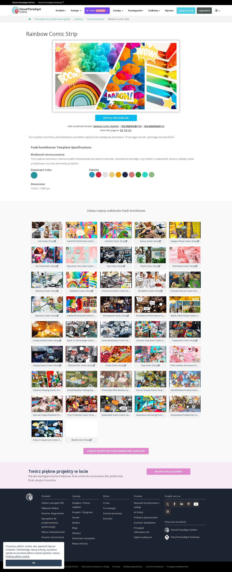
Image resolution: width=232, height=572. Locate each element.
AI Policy (138, 512)
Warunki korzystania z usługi (95, 566)
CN (129, 130)
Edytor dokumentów (53, 531)
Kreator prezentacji (53, 537)
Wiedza (76, 533)
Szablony (78, 19)
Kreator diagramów (53, 513)
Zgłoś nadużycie (143, 537)
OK (33, 563)
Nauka (76, 522)
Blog (74, 527)
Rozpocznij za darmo (168, 471)
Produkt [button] (60, 10)
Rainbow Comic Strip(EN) (106, 126)
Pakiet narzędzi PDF (53, 502)
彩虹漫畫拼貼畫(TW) (131, 126)
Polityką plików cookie (17, 556)
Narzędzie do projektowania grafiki (52, 19)
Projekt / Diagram (82, 512)
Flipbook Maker (50, 508)
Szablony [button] (153, 10)
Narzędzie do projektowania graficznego (50, 522)
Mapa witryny (80, 543)
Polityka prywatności (146, 517)
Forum (75, 517)
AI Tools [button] (95, 10)
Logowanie (204, 10)
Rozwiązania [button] (135, 10)
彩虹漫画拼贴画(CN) (154, 126)
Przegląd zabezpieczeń (177, 566)
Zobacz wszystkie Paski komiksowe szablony (116, 450)
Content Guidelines (145, 522)
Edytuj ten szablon (115, 117)
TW (125, 130)
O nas (106, 502)
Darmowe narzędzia (83, 538)
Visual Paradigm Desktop (50, 2)
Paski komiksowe (95, 19)
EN (121, 130)
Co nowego (109, 508)
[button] (76, 10)
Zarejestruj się (185, 10)
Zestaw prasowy (112, 513)
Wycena (169, 10)
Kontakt (107, 518)
